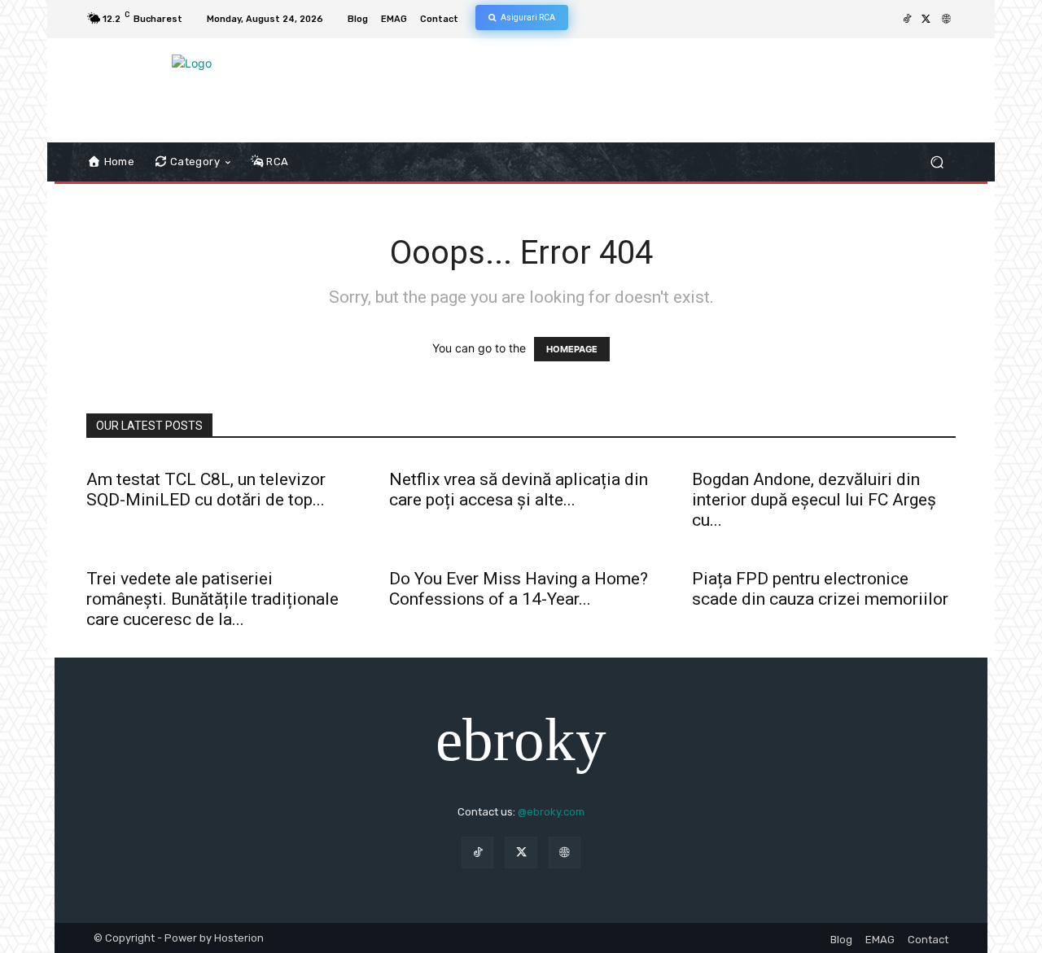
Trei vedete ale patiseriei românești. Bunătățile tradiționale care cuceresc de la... (212, 599)
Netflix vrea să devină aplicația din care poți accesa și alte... (518, 489)
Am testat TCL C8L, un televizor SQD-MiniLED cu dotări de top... (206, 489)
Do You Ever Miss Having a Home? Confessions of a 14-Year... (518, 589)
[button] (936, 162)
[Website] (946, 19)
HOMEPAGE (572, 349)
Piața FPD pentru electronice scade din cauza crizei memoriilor (820, 589)
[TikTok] (907, 19)
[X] (926, 19)
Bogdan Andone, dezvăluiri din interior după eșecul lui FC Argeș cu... (814, 500)
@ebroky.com (551, 812)
